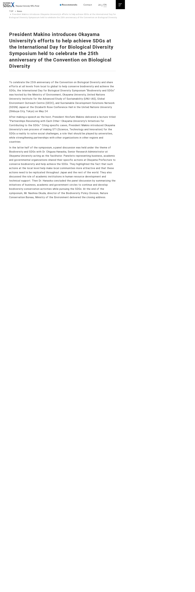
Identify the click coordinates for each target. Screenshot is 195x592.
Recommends (70, 5)
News (19, 11)
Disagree (130, 584)
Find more (20, 587)
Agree (150, 584)
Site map (36, 278)
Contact (87, 5)
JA (99, 5)
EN (105, 5)
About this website (82, 278)
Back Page (50, 227)
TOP (11, 11)
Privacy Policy (56, 278)
